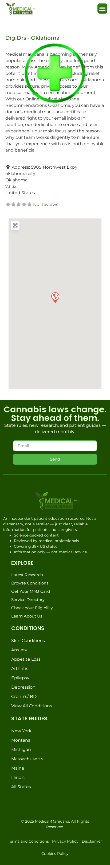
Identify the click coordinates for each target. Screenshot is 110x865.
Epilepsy (20, 677)
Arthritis (19, 668)
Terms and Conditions (28, 841)
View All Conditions (31, 705)
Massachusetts (27, 758)
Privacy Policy (65, 841)
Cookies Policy (55, 853)
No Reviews (45, 204)
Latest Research (27, 574)
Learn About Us (26, 616)
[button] (102, 8)
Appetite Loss (26, 659)
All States (21, 786)
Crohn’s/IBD (24, 696)
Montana (20, 740)
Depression (23, 687)
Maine (17, 768)
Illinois (18, 777)
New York (21, 730)
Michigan (21, 749)
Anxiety (19, 649)
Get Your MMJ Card (30, 591)
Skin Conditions (28, 640)
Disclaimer (92, 841)
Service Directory (28, 599)
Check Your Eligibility (32, 607)
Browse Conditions (29, 583)
